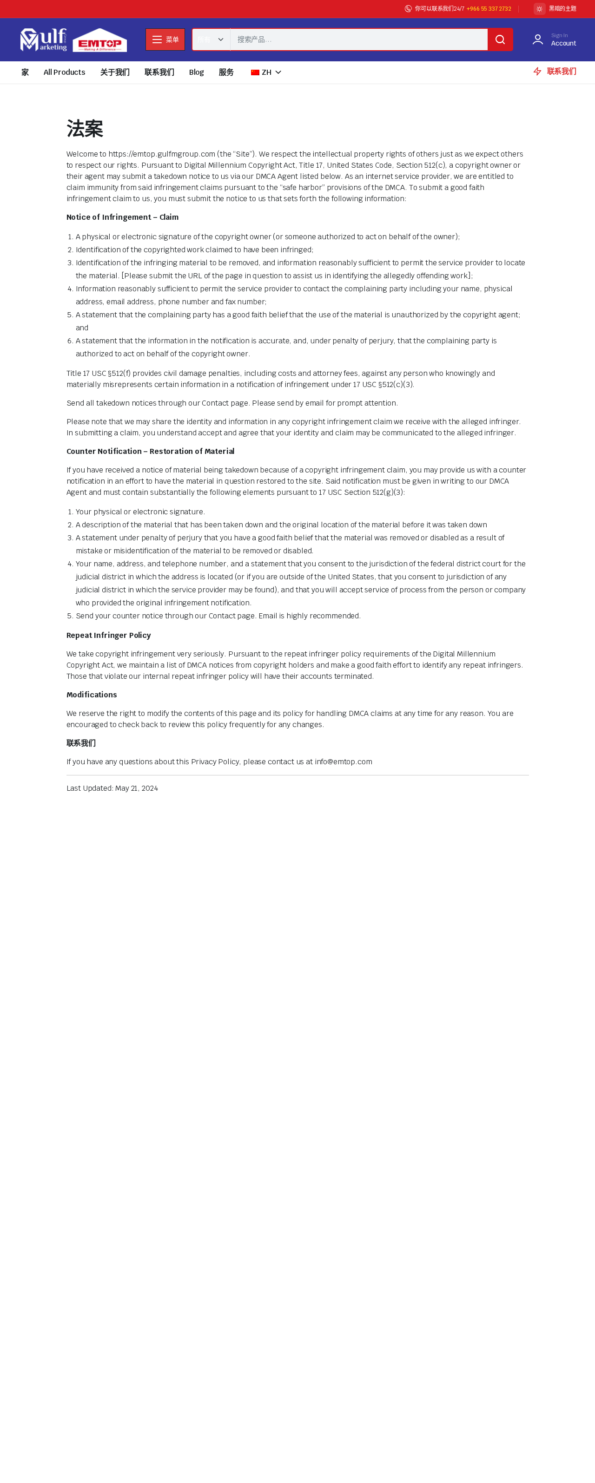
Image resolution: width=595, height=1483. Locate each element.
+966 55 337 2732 (489, 9)
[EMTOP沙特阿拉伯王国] (73, 39)
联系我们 (159, 72)
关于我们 (115, 72)
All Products (65, 72)
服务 (226, 72)
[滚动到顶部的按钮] (574, 1462)
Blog (196, 72)
